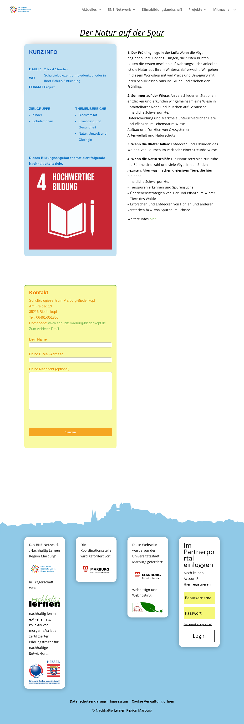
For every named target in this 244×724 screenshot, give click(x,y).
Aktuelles (89, 10)
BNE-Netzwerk (119, 10)
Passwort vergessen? (198, 624)
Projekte (195, 10)
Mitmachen (222, 10)
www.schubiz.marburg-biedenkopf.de (77, 323)
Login (199, 635)
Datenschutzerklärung (88, 701)
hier (153, 219)
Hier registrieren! (198, 584)
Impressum (119, 701)
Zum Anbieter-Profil (44, 329)
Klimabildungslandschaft (162, 10)
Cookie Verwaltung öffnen (153, 701)
